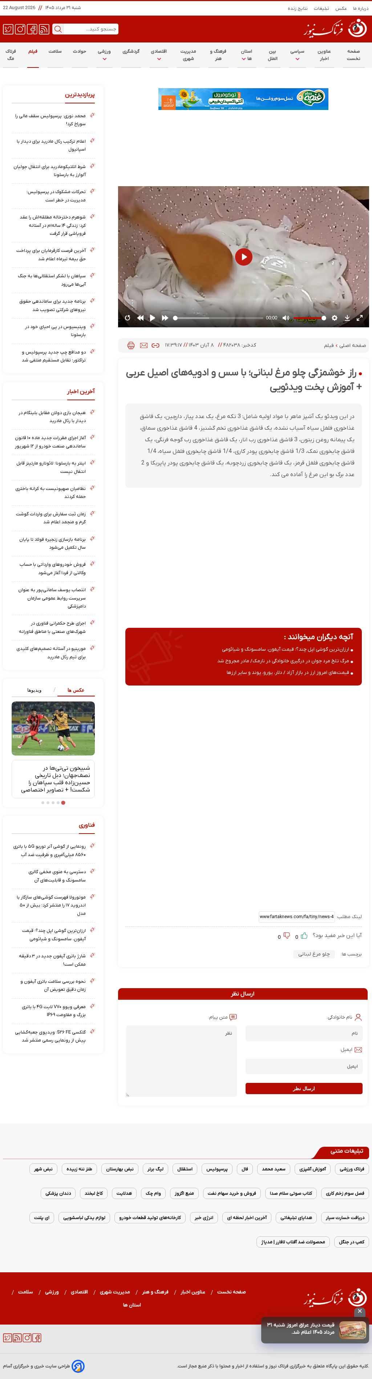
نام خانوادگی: (339, 1017)
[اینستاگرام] (20, 28)
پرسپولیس (217, 1169)
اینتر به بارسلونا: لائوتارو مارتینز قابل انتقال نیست (51, 467)
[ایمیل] (144, 345)
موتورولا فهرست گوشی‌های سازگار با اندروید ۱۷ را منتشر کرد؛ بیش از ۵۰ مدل (51, 905)
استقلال (185, 1169)
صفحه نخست (353, 55)
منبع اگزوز (184, 1193)
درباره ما (361, 8)
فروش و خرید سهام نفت (232, 1193)
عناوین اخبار (324, 55)
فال (245, 1169)
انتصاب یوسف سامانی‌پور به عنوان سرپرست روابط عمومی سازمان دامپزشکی (52, 598)
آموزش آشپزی (312, 1169)
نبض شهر (43, 1169)
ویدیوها (34, 690)
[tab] (73, 690)
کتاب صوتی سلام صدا (291, 1193)
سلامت (55, 51)
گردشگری (131, 51)
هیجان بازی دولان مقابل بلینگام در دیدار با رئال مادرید (52, 417)
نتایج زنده (298, 8)
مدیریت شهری (189, 55)
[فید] (44, 28)
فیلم (33, 51)
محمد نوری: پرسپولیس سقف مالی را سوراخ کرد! (50, 120)
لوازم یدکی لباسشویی (84, 1218)
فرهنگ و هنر (218, 55)
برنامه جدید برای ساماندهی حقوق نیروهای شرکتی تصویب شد (52, 305)
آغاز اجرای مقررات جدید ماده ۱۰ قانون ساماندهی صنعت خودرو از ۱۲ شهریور (50, 442)
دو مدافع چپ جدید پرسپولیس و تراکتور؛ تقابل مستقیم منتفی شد (54, 356)
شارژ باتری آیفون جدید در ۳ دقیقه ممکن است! (52, 960)
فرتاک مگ (10, 55)
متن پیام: (218, 1017)
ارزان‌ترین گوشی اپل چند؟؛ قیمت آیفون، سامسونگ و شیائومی (285, 649)
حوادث (79, 51)
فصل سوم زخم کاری (345, 1193)
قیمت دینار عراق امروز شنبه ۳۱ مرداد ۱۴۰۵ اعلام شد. (301, 1329)
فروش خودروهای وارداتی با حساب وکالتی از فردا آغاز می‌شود (53, 568)
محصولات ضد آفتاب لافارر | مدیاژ (293, 1242)
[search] (58, 29)
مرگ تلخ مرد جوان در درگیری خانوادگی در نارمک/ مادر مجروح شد (283, 661)
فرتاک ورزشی (352, 1169)
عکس (341, 8)
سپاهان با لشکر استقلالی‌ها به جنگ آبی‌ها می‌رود (52, 280)
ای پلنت (41, 1218)
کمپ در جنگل (351, 1242)
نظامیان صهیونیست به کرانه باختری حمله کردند (50, 493)
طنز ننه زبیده (79, 1169)
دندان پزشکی (58, 1193)
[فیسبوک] (32, 28)
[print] (131, 345)
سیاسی (297, 51)
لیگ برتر (155, 1169)
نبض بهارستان (120, 1169)
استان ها (246, 55)
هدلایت (124, 1193)
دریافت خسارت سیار (345, 1218)
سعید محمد (274, 1169)
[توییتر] (8, 28)
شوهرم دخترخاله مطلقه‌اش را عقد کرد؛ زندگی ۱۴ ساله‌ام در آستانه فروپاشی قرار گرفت (53, 225)
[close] (359, 1312)
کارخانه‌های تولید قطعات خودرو (150, 1218)
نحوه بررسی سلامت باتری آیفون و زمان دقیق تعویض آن (53, 985)
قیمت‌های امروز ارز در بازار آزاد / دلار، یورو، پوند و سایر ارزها (288, 673)
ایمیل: (346, 1050)
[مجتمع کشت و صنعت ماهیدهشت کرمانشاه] (243, 99)
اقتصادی (159, 51)
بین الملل (273, 55)
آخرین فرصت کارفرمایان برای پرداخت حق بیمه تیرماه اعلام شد (51, 254)
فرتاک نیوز (278, 1366)
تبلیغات (321, 8)
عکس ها (76, 690)
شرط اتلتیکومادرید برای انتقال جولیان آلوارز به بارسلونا (49, 171)
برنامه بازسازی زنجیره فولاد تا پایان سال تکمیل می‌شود (52, 543)
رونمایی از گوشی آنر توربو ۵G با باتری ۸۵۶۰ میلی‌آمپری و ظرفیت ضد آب (49, 850)
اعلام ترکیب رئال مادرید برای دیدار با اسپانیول (51, 145)
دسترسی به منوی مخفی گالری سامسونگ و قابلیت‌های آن (57, 876)
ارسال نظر (304, 1088)
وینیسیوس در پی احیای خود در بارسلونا (55, 331)
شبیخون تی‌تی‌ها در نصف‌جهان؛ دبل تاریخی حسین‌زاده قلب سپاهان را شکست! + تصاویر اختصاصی (55, 779)
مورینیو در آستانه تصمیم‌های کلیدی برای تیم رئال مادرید (51, 653)
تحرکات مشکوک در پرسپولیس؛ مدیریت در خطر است (56, 196)
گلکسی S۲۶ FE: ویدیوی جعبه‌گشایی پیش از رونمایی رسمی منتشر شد (50, 1036)
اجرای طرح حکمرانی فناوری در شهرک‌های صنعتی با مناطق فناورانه (52, 627)
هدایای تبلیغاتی (296, 1218)
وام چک (153, 1193)
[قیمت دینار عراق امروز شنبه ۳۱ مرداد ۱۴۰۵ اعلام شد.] (352, 1330)
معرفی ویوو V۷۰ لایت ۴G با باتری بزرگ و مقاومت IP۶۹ (54, 1011)
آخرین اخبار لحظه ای (247, 1218)
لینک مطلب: (348, 917)
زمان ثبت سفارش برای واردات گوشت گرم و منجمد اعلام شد (51, 518)
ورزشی (104, 51)
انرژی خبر (204, 1218)
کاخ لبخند (94, 1193)
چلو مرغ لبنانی (314, 954)
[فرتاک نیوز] (334, 38)
